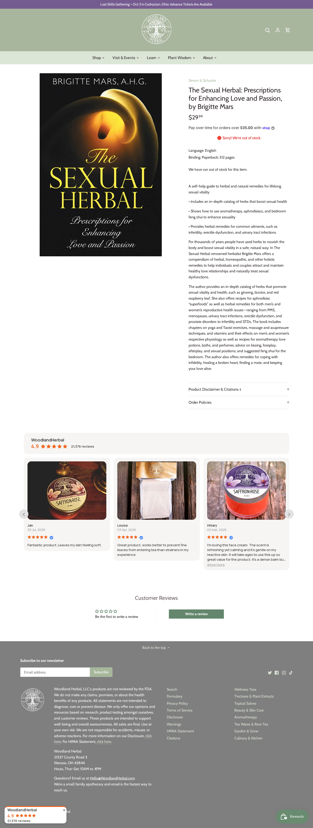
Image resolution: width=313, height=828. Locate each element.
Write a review (196, 614)
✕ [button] (64, 810)
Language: (196, 150)
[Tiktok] (291, 672)
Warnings (174, 724)
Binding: (195, 157)
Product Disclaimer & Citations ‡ (216, 389)
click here (104, 741)
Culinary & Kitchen (248, 738)
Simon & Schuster (202, 80)
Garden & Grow (246, 731)
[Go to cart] (288, 30)
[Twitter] (270, 672)
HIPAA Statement (180, 731)
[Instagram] (284, 672)
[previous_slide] (23, 514)
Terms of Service (179, 710)
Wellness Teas (245, 689)
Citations (173, 738)
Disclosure (175, 717)
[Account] (278, 30)
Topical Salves (245, 703)
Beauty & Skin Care (249, 710)
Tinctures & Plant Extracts (254, 696)
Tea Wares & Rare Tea (251, 724)
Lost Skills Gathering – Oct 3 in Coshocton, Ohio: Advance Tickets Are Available (156, 4)
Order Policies (200, 402)
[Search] (268, 30)
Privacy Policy (177, 703)
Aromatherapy (245, 717)
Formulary (174, 696)
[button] (216, 565)
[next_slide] (289, 514)
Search (172, 689)
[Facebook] (277, 672)
